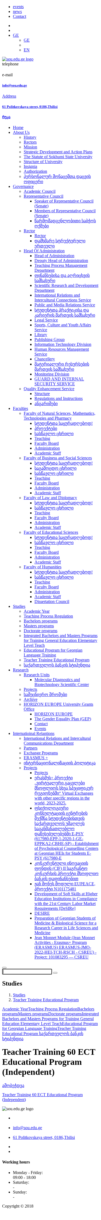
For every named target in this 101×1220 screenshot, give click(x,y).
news (17, 11)
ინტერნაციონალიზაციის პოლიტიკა (60, 763)
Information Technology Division (62, 344)
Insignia (30, 166)
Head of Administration (54, 255)
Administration (47, 448)
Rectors (30, 142)
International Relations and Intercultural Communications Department (57, 740)
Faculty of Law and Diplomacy (50, 497)
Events (40, 728)
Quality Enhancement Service (49, 388)
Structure (42, 393)
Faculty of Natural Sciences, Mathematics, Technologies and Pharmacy (59, 415)
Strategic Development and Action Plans (58, 152)
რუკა (6, 117)
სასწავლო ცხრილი (54, 433)
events (18, 6)
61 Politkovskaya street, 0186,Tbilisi (30, 107)
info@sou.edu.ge (14, 85)
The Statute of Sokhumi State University (58, 156)
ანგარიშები (46, 403)
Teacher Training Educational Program (56, 660)
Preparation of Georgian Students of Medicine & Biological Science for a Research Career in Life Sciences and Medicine (66, 925)
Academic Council (39, 191)
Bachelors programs (41, 621)
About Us (21, 132)
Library (40, 334)
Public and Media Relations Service (64, 305)
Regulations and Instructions (58, 398)
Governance (23, 186)
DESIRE (42, 913)
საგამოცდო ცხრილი (55, 468)
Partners (30, 748)
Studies (19, 606)
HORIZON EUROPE (53, 714)
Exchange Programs (41, 753)
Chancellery (44, 359)
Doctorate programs (40, 630)
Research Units (37, 674)
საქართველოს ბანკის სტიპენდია (57, 665)
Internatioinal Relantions (33, 733)
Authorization (35, 171)
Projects (30, 689)
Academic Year (37, 611)
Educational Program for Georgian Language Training (53, 652)
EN (27, 50)
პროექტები (45, 428)
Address (9, 96)
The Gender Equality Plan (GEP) (62, 719)
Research (21, 670)
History (30, 137)
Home (18, 127)
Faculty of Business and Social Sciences (58, 458)
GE (27, 40)
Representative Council (43, 196)
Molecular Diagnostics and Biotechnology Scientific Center (61, 682)
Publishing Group (49, 339)
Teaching (42, 438)
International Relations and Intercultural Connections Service (62, 297)
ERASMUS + (36, 757)
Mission (30, 147)
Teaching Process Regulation (48, 616)
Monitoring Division (51, 374)
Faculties (20, 408)
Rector (29, 230)
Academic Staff (47, 453)
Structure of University (43, 161)
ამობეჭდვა (13, 1085)
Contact (19, 16)
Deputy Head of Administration (61, 260)
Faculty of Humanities (42, 567)
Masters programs (39, 626)
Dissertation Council (51, 601)
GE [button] (16, 35)
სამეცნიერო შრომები (45, 694)
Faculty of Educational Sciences (51, 532)
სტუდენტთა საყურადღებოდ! (63, 423)
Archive (30, 699)
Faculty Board (46, 443)
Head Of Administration (44, 250)
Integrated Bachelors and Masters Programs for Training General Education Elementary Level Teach (60, 640)
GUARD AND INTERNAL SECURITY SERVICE (59, 381)
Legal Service (46, 320)
